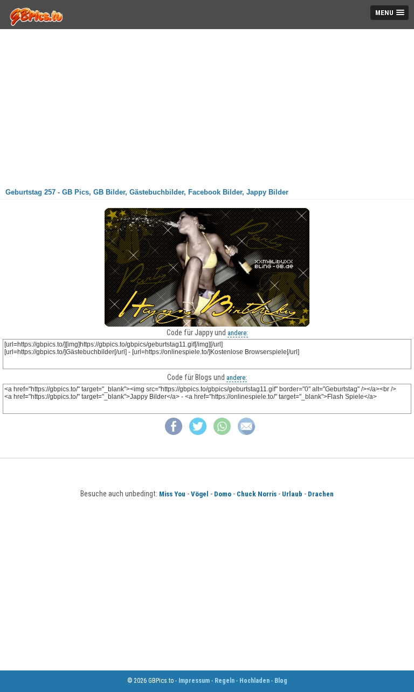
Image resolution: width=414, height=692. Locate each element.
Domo (222, 494)
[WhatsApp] (222, 432)
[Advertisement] (207, 104)
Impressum (194, 680)
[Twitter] (197, 432)
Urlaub (292, 494)
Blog (280, 680)
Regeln (224, 680)
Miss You (172, 494)
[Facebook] (173, 432)
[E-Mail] (246, 432)
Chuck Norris (257, 494)
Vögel (200, 494)
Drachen (321, 494)
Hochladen (254, 680)
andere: (237, 333)
